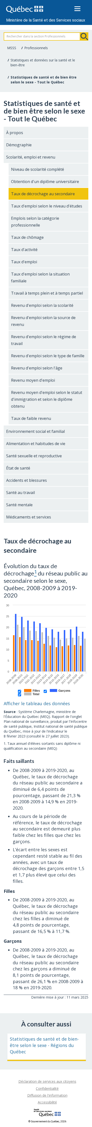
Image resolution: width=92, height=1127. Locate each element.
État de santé (18, 468)
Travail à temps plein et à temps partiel (47, 293)
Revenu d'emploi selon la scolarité (42, 305)
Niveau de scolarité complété (37, 169)
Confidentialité (47, 1088)
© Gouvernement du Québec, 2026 (47, 1121)
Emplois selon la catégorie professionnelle (35, 222)
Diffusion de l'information (47, 1095)
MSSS (11, 48)
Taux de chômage (27, 237)
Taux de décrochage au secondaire (43, 193)
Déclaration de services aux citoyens (47, 1081)
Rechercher (84, 36)
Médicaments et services (28, 517)
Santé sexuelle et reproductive (34, 456)
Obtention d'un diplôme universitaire (45, 181)
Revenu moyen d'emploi (33, 380)
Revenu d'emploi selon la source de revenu (43, 321)
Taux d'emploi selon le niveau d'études (46, 206)
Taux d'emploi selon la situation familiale (40, 277)
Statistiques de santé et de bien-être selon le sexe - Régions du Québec (44, 1045)
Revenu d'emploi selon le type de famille (47, 355)
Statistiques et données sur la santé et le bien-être (43, 62)
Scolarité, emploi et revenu (30, 157)
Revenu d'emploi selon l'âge (36, 368)
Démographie (19, 145)
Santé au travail (20, 492)
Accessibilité (47, 1102)
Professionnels (36, 48)
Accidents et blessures (26, 480)
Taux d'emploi (24, 261)
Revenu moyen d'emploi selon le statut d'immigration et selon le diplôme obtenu (46, 399)
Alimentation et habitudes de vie (35, 443)
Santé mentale (19, 504)
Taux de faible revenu (31, 418)
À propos (14, 132)
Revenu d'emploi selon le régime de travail (43, 340)
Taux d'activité (24, 249)
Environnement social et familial (35, 431)
